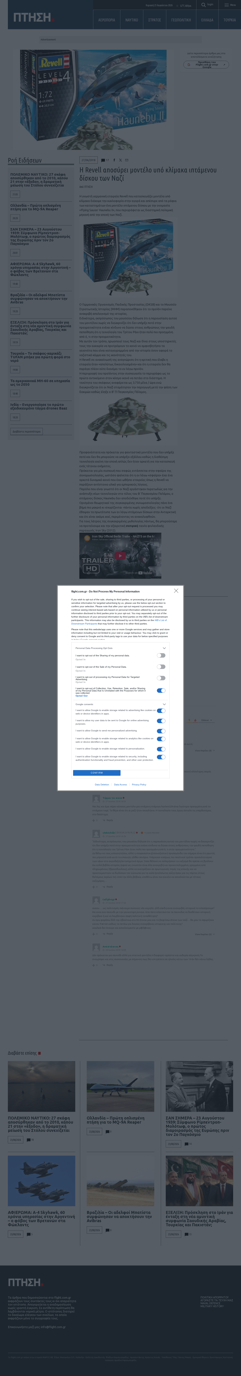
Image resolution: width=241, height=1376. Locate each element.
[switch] (161, 655)
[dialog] (120, 688)
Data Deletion (102, 784)
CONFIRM (97, 773)
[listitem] (120, 648)
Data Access (120, 784)
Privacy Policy (139, 784)
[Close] (177, 592)
